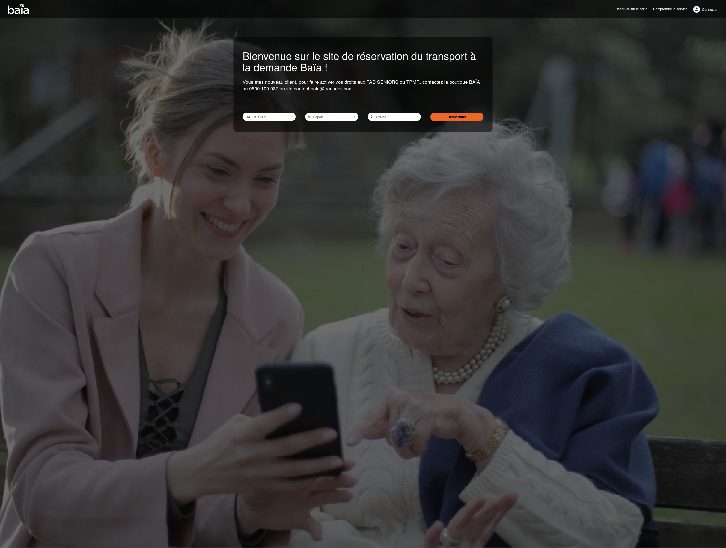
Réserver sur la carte (631, 8)
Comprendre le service (670, 8)
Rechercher (457, 116)
